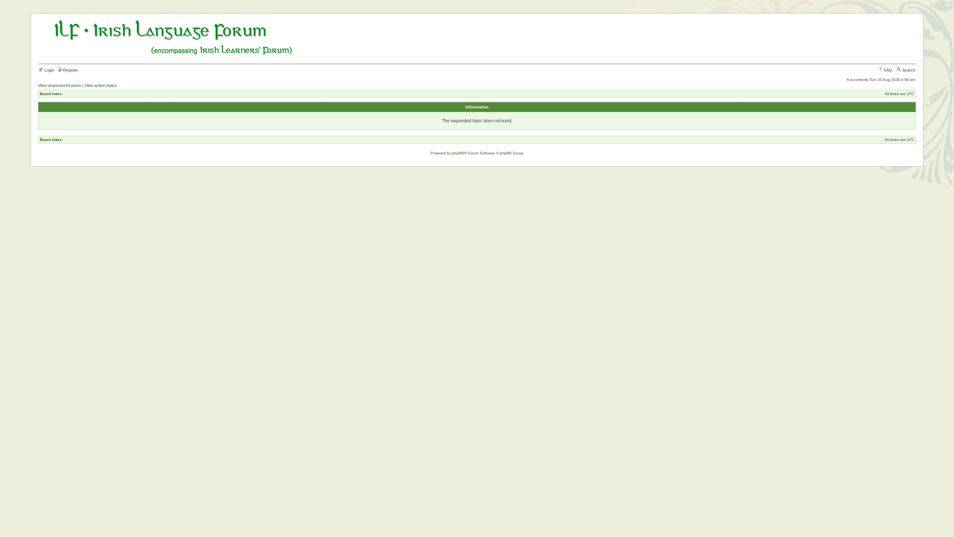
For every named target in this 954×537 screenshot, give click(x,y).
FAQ (887, 70)
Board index (51, 94)
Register (70, 70)
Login (48, 70)
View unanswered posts (59, 85)
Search (908, 70)
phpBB (458, 153)
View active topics (101, 85)
